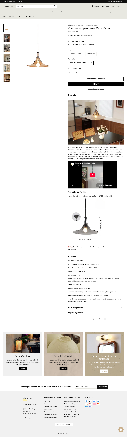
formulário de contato (29, 413)
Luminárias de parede (75, 12)
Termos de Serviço (70, 406)
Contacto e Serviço (49, 412)
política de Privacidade (71, 412)
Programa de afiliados (50, 417)
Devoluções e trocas (70, 409)
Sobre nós (47, 401)
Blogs (20, 16)
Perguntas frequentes (107, 12)
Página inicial (72, 25)
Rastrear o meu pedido (51, 406)
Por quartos (8, 16)
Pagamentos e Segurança (72, 401)
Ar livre (91, 12)
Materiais (30, 16)
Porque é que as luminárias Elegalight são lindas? (72, 415)
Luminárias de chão (55, 12)
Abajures (40, 12)
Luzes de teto (27, 12)
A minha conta (48, 409)
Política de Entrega (70, 404)
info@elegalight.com (33, 408)
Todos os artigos (10, 12)
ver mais (23, 369)
